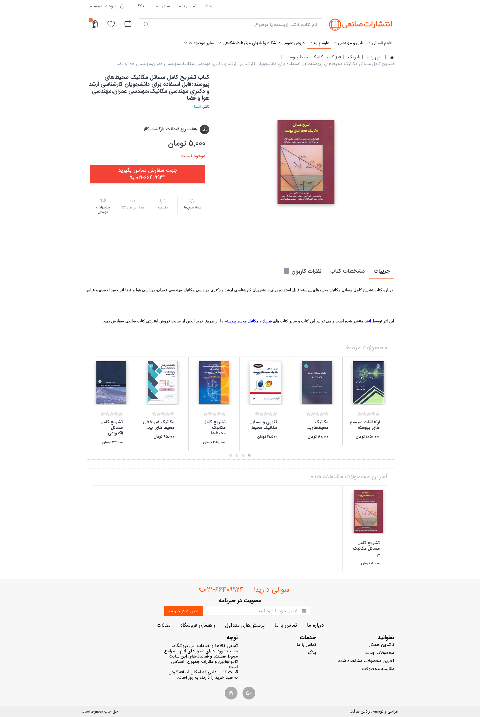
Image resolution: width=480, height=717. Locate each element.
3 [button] (237, 455)
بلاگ (140, 6)
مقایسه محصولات (378, 668)
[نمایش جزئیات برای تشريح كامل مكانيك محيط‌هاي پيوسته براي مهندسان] (214, 382)
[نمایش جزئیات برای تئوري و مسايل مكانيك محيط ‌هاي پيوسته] (265, 382)
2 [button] (243, 455)
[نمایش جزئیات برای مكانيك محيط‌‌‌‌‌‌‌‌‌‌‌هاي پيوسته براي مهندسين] (317, 382)
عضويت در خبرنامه (184, 611)
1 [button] (249, 455)
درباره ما (315, 625)
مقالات (164, 625)
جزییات (382, 271)
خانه (208, 6)
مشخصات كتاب (347, 271)
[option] (306, 162)
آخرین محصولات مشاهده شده (366, 660)
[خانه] (392, 57)
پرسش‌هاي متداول (245, 625)
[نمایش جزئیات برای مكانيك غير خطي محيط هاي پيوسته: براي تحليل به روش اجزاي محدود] (162, 382)
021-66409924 (224, 590)
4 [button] (230, 455)
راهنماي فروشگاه (197, 625)
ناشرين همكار (381, 644)
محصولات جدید (379, 652)
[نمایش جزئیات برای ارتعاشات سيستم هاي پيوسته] (368, 382)
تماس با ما (187, 6)
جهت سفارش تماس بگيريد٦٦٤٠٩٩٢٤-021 (147, 174)
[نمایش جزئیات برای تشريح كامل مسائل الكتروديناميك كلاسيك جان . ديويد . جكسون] (111, 382)
